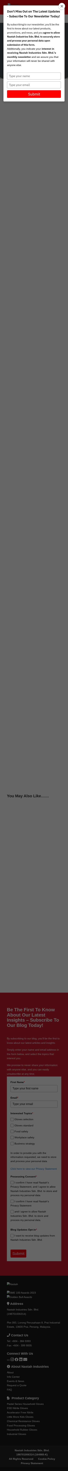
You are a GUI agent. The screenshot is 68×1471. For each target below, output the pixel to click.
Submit (34, 94)
